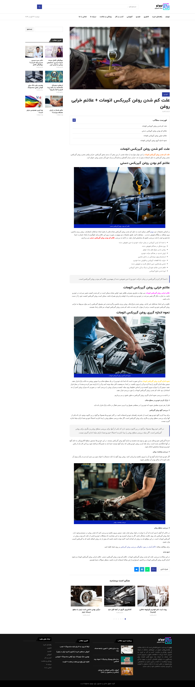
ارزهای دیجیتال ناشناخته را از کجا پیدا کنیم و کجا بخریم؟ (55, 87)
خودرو (138, 17)
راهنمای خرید (157, 17)
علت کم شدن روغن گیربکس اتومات (154, 126)
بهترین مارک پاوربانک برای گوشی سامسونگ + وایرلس (72, 657)
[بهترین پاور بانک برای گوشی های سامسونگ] (34, 76)
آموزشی (129, 17)
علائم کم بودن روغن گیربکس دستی (154, 131)
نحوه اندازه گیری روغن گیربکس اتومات (153, 140)
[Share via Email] (136, 569)
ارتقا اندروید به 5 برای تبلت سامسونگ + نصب (74, 646)
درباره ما (93, 17)
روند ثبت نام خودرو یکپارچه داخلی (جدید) (153, 610)
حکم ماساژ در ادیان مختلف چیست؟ (56, 111)
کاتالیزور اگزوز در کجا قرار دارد (119, 609)
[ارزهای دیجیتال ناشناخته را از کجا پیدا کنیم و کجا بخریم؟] (54, 76)
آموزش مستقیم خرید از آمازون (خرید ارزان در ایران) (73, 652)
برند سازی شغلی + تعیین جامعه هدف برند (107, 649)
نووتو (168, 17)
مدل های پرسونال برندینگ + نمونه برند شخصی (106, 660)
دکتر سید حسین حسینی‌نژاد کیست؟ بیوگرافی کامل (36, 62)
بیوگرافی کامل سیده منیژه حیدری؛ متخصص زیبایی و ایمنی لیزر (55, 62)
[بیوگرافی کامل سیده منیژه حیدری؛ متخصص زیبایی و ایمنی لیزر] (54, 52)
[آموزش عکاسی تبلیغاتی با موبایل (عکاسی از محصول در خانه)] (127, 671)
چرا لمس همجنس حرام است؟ (35, 111)
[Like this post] (153, 569)
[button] (74, 602)
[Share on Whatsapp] (147, 569)
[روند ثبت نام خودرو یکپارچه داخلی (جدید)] (153, 596)
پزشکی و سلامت (106, 17)
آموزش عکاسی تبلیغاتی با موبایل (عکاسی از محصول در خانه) (108, 671)
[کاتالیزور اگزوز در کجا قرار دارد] (119, 596)
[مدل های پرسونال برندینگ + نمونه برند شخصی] (127, 660)
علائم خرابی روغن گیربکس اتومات (155, 135)
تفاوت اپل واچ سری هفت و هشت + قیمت (76, 662)
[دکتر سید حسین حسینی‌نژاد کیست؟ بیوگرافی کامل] (34, 52)
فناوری (146, 17)
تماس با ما (83, 17)
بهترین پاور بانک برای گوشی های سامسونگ (35, 86)
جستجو (39, 7)
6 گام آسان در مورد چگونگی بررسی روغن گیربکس (138, 547)
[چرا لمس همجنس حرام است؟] (34, 101)
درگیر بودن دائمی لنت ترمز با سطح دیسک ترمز (86, 610)
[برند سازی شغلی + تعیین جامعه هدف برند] (127, 650)
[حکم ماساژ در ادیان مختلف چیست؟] (54, 101)
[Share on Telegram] (142, 569)
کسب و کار (119, 17)
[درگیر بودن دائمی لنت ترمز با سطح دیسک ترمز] (86, 596)
